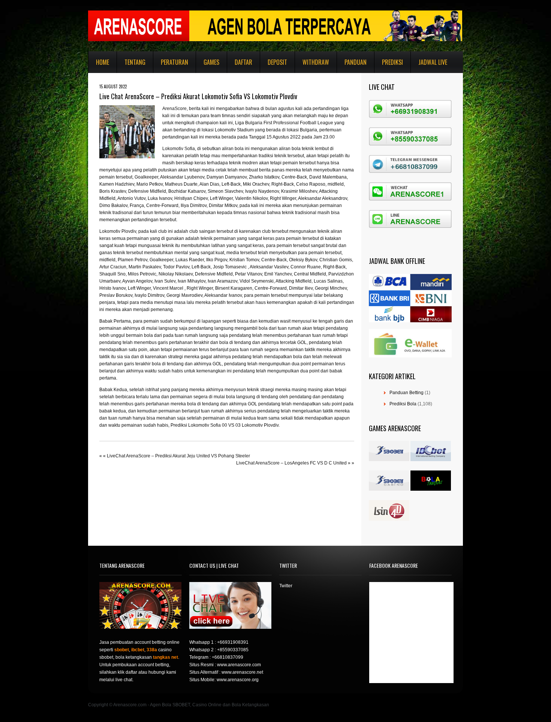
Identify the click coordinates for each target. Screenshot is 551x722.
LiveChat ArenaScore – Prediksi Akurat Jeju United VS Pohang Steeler (178, 456)
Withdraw (315, 62)
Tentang (134, 62)
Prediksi (392, 62)
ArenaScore (174, 108)
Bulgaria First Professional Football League (289, 122)
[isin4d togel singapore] (389, 519)
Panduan (355, 62)
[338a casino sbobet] (389, 489)
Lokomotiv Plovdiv (117, 231)
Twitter (285, 585)
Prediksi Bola (402, 403)
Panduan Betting (406, 392)
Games (211, 62)
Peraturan (174, 62)
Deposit (277, 62)
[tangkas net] (430, 489)
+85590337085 (233, 649)
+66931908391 (233, 642)
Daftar (243, 62)
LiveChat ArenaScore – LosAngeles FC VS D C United (291, 463)
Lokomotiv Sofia (178, 148)
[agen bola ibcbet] (430, 459)
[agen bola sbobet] (389, 459)
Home (102, 62)
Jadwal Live (432, 62)
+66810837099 (227, 657)
